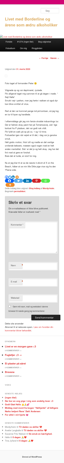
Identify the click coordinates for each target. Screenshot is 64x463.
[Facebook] (6, 177)
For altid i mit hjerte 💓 (16, 414)
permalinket (19, 191)
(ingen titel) (10, 397)
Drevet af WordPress (32, 456)
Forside (9, 41)
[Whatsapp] (45, 181)
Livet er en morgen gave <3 (20, 346)
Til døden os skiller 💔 (30, 426)
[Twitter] (9, 177)
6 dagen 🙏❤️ (20, 437)
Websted (15, 297)
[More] (17, 177)
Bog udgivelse (44, 41)
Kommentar (17, 224)
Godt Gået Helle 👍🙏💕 (17, 404)
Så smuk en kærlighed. (40, 433)
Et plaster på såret (15, 363)
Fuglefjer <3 (13, 355)
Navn (16, 265)
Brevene (9, 372)
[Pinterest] (36, 181)
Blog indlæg (34, 188)
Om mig (23, 48)
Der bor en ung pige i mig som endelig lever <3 (29, 400)
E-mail (16, 281)
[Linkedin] (13, 177)
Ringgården (37, 48)
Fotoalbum (10, 48)
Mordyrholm (48, 188)
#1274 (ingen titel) (25, 41)
